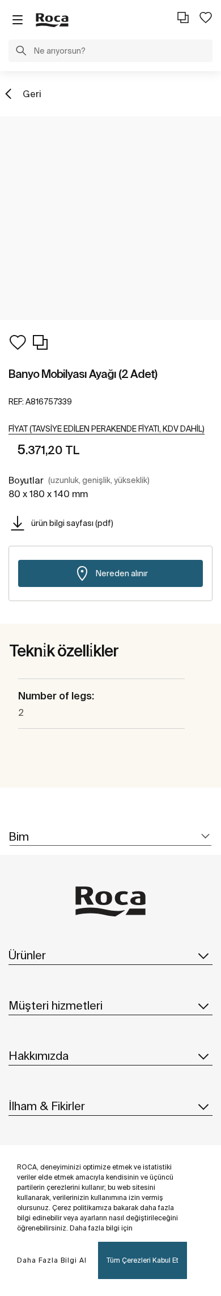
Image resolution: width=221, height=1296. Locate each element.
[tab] (110, 837)
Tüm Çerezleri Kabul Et (142, 1260)
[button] (21, 52)
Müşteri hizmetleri (55, 1005)
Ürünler (27, 955)
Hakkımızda (38, 1055)
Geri (32, 94)
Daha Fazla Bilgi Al (52, 1260)
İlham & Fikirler (46, 1105)
